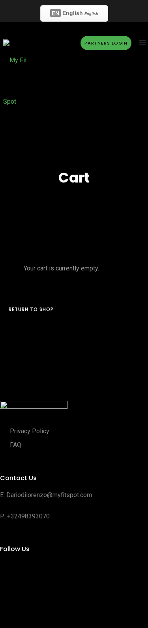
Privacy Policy (29, 431)
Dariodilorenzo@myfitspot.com (49, 495)
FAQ (15, 445)
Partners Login (103, 43)
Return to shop (31, 309)
